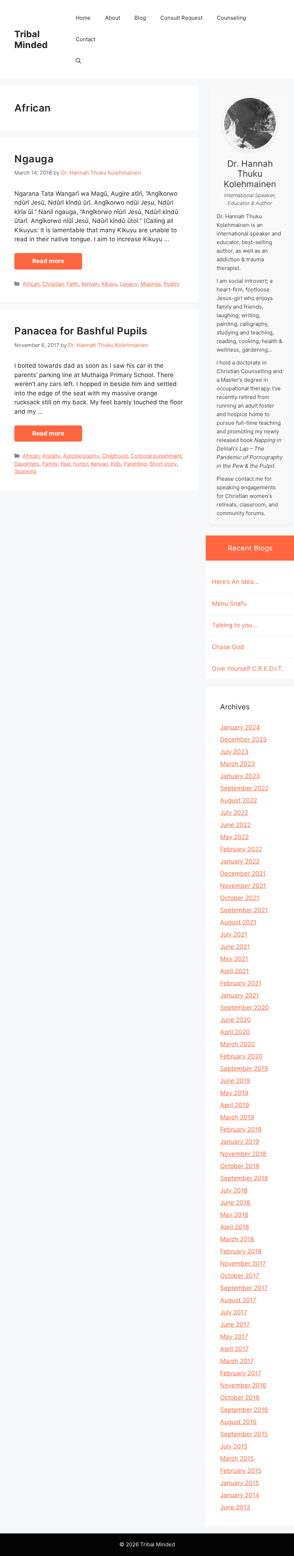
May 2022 (234, 837)
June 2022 (235, 824)
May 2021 (234, 958)
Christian (53, 284)
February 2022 (241, 849)
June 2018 (235, 1202)
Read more (48, 261)
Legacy (129, 284)
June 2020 (235, 1019)
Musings (151, 284)
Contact (85, 39)
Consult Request (181, 17)
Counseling (231, 17)
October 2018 (239, 1166)
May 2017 (234, 1336)
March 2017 (237, 1361)
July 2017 (233, 1312)
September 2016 (244, 1409)
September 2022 (244, 788)
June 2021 (235, 946)
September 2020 (244, 1007)
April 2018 (234, 1227)
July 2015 (233, 1446)
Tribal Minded (31, 39)
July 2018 (233, 1190)
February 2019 (241, 1129)
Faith (73, 284)
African (31, 284)
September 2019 (244, 1068)
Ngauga (33, 159)
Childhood (115, 456)
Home (83, 17)
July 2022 (234, 812)
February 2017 (240, 1373)
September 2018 (244, 1178)
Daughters (26, 464)
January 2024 (240, 727)
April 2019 (234, 1105)
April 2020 (235, 1032)
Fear (65, 464)
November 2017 (243, 1263)
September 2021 (244, 910)
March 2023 (237, 763)
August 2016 (238, 1422)
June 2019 (235, 1080)
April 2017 (234, 1348)
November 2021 (243, 885)
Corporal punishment (156, 456)
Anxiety (51, 456)
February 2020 (241, 1056)
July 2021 (233, 934)
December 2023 (243, 739)
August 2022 (238, 800)
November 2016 (243, 1385)
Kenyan (90, 284)
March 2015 (237, 1458)
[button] (78, 61)
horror (80, 464)
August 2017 (238, 1300)
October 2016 (240, 1397)
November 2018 (243, 1153)
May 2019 (234, 1092)
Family (50, 464)
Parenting (135, 464)
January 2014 (239, 1495)
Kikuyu (109, 284)
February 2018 (240, 1251)
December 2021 (243, 873)
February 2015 (240, 1470)
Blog (140, 17)
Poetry (172, 284)
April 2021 (234, 971)
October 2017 (239, 1275)
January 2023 (240, 776)
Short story (163, 464)
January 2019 (239, 1141)
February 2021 (240, 983)
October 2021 (239, 897)
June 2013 (235, 1507)
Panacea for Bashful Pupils (80, 331)
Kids (116, 464)
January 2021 (239, 995)
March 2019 (237, 1117)
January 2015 (239, 1482)
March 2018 (237, 1239)
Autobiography (81, 456)
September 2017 (244, 1287)
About (112, 17)
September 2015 (244, 1434)
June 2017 (235, 1324)
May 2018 (234, 1214)
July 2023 (234, 751)
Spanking (25, 471)
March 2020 (237, 1044)
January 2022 (240, 861)
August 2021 (238, 922)
